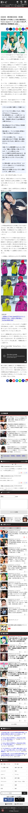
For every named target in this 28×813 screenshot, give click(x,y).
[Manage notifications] (2, 810)
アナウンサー (3, 781)
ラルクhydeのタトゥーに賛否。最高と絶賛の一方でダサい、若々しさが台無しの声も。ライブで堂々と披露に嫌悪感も (14, 750)
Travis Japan (6, 455)
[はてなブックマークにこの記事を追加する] (13, 29)
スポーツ (3, 774)
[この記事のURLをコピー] (23, 29)
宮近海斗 (18, 455)
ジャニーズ (3, 17)
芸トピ (4, 2)
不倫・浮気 (3, 778)
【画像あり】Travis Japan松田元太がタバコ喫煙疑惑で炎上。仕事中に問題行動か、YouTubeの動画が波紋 (13, 318)
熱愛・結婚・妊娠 (18, 767)
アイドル (17, 774)
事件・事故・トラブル (12, 17)
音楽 (16, 771)
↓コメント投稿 (24, 461)
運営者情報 (9, 804)
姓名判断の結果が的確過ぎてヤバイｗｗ (17, 626)
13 (21, 472)
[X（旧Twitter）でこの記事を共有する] (10, 29)
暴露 (16, 785)
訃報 (2, 788)
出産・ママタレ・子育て (20, 781)
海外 (16, 788)
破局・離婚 (17, 778)
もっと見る (14, 724)
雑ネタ (2, 785)
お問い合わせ (19, 804)
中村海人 (13, 455)
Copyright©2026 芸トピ (14, 809)
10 (21, 482)
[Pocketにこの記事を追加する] (16, 29)
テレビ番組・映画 (4, 767)
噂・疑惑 (20, 17)
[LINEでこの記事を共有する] (20, 29)
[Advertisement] (14, 11)
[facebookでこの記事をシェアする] (7, 29)
